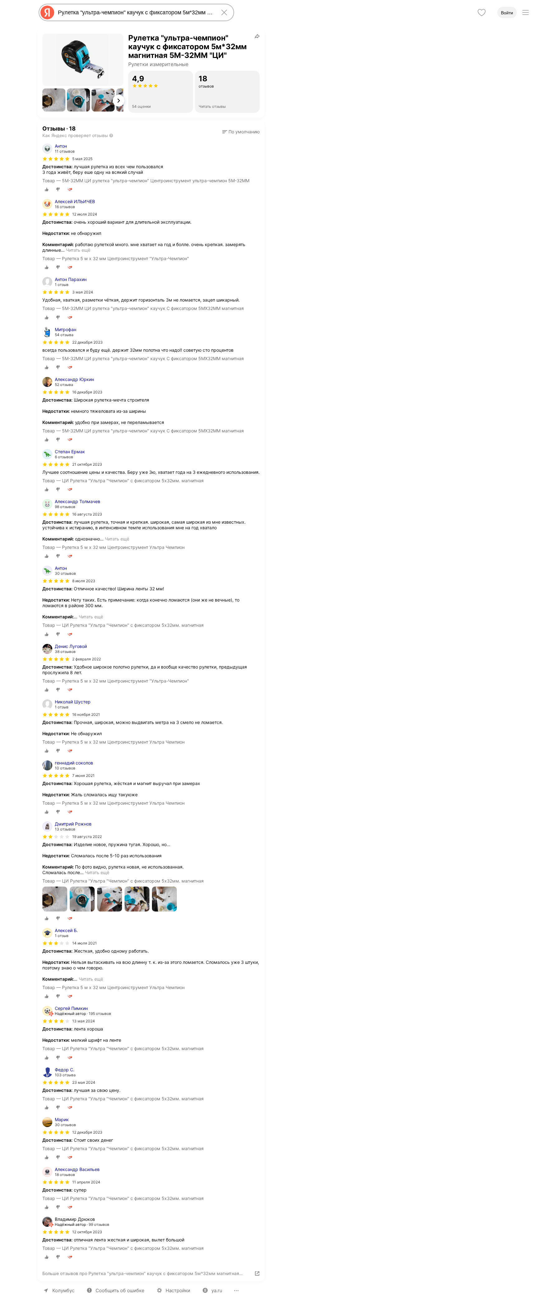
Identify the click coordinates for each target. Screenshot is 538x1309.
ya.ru (216, 1290)
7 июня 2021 (83, 775)
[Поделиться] (257, 36)
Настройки (178, 1290)
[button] (53, 100)
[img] (56, 158)
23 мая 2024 (83, 1082)
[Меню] (525, 12)
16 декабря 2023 (87, 392)
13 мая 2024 (83, 1021)
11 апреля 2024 (86, 1182)
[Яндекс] (47, 12)
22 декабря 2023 (87, 342)
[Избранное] (481, 12)
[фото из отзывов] (54, 899)
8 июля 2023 (83, 580)
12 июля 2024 (84, 214)
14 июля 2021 (84, 943)
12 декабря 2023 (87, 1132)
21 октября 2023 (87, 464)
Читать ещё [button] (78, 250)
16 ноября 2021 (86, 714)
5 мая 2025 (82, 158)
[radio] (46, 189)
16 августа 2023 (87, 514)
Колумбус (63, 1290)
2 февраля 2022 (86, 659)
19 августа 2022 (87, 836)
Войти (507, 12)
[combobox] (135, 12)
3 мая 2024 (82, 292)
